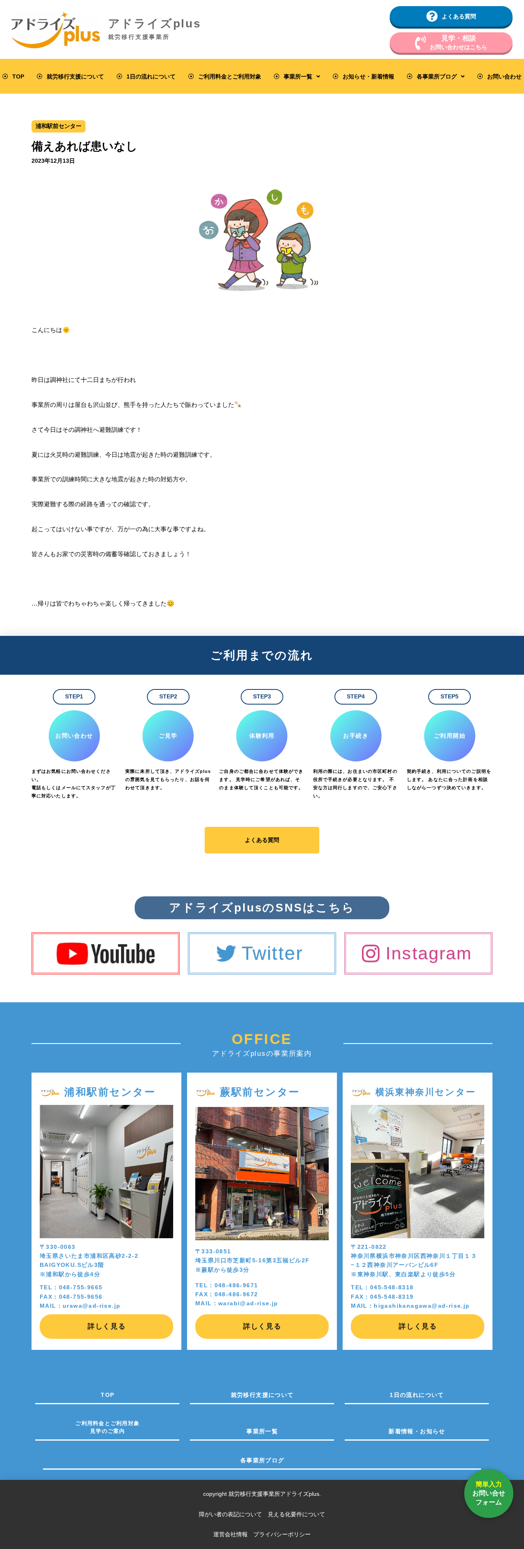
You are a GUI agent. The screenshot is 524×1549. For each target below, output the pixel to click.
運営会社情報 (230, 1534)
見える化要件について (296, 1514)
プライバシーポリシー (282, 1534)
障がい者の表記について (233, 1514)
